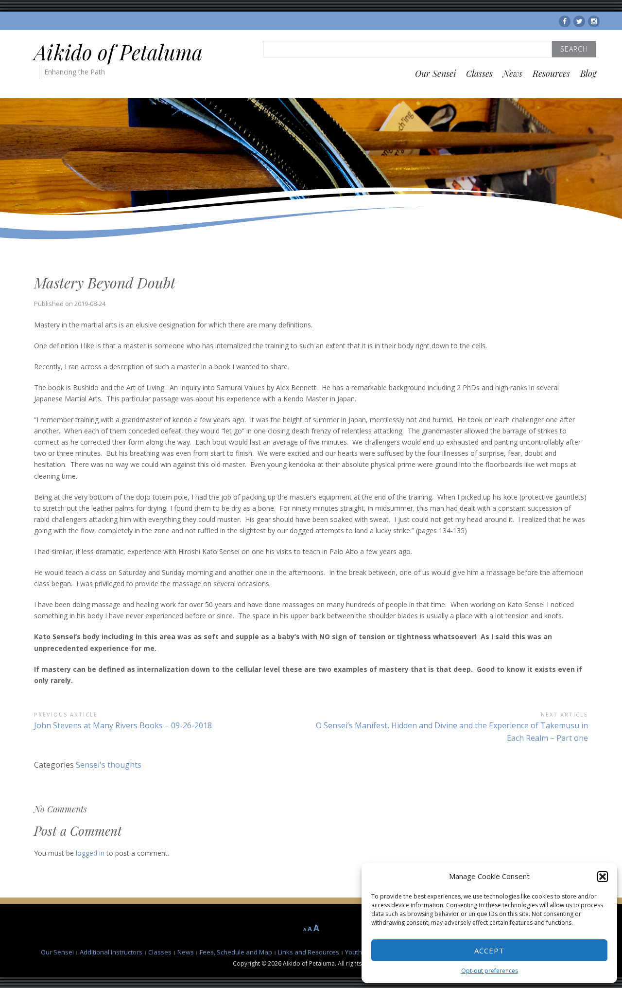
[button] (602, 876)
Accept (489, 950)
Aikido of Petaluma (118, 52)
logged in (90, 853)
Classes (479, 73)
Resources (551, 73)
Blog (588, 73)
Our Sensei (435, 73)
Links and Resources (308, 952)
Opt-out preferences (489, 971)
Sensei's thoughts (108, 764)
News (512, 73)
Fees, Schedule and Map (236, 952)
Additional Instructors (111, 952)
